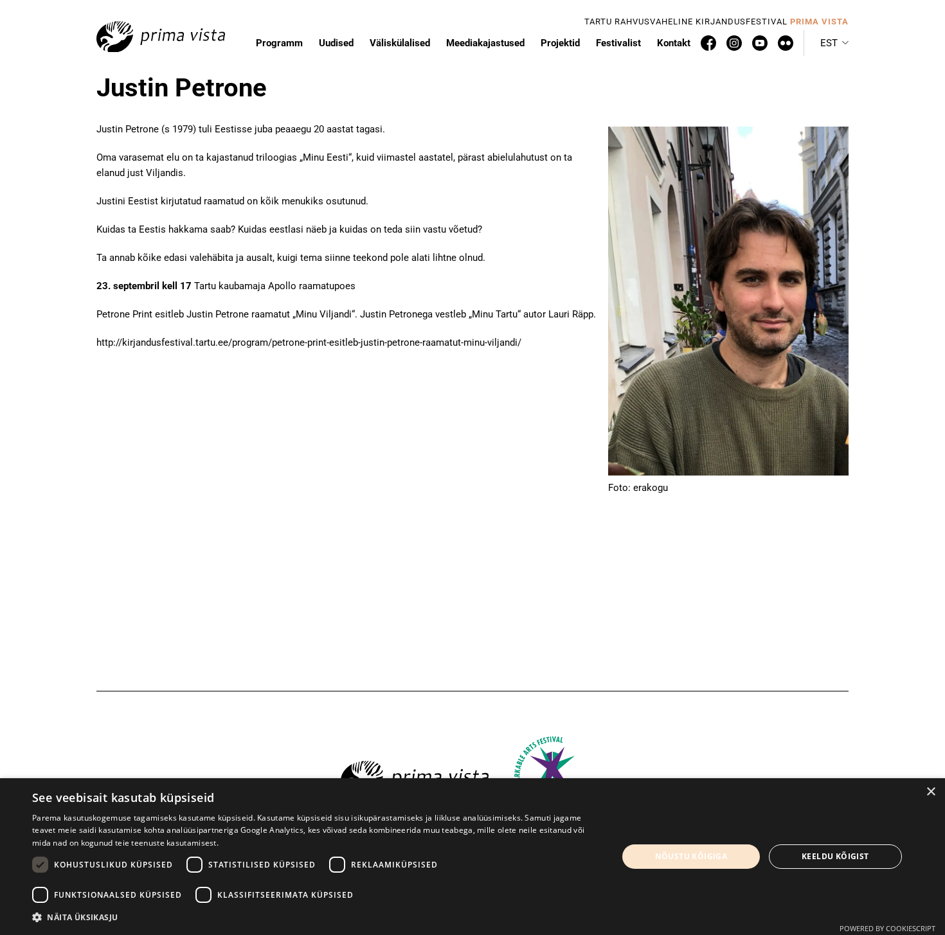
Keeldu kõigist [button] (835, 856)
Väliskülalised (400, 43)
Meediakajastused (485, 43)
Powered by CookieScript (887, 928)
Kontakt (673, 43)
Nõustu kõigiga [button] (691, 856)
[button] (834, 43)
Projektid (560, 43)
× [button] (930, 792)
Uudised (336, 43)
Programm (279, 43)
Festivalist (618, 43)
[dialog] (472, 856)
